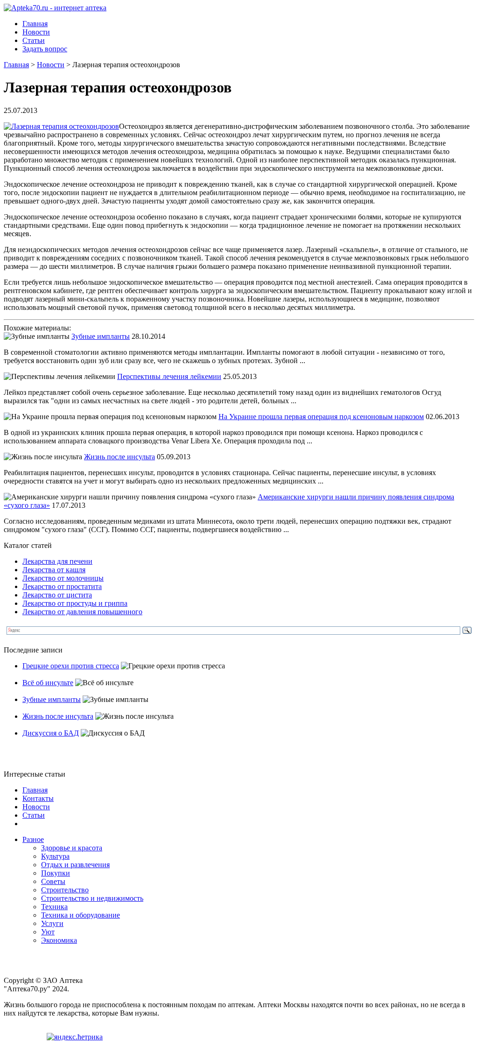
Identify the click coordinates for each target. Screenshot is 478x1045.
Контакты (38, 798)
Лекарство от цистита (57, 595)
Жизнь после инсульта (119, 457)
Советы (53, 881)
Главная (35, 24)
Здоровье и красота (71, 848)
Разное (33, 839)
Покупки (55, 873)
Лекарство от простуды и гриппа (74, 603)
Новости (36, 32)
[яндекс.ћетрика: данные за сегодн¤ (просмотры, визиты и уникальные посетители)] (75, 1037)
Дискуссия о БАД (50, 733)
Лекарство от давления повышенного (82, 612)
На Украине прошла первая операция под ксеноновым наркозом (321, 417)
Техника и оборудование (80, 915)
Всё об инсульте (47, 683)
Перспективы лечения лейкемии (169, 376)
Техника (54, 907)
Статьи (33, 40)
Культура (55, 856)
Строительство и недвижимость (92, 898)
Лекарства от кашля (53, 570)
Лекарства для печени (57, 561)
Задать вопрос (44, 49)
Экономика (59, 940)
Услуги (52, 923)
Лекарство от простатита (62, 586)
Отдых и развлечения (75, 865)
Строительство (65, 890)
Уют (48, 932)
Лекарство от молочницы (63, 578)
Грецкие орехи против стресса (70, 666)
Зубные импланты (100, 336)
